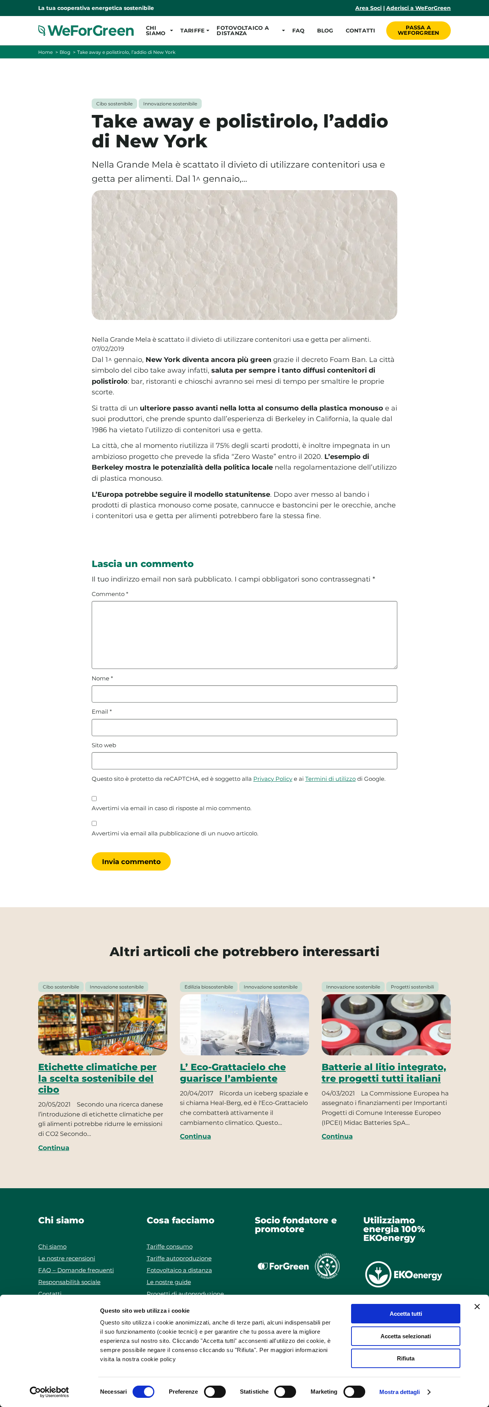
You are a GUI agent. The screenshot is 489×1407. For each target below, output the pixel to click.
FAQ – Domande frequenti (76, 1270)
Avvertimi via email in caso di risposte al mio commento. (171, 808)
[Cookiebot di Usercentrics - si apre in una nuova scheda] (49, 1392)
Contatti (361, 30)
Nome (102, 678)
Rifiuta (406, 1358)
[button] (157, 30)
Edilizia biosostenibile (209, 987)
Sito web (104, 745)
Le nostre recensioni (66, 1258)
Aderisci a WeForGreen (418, 8)
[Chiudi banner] (477, 1306)
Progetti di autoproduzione (185, 1293)
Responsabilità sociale (69, 1282)
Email (102, 711)
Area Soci (368, 8)
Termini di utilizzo (330, 778)
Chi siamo (52, 1246)
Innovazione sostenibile (170, 104)
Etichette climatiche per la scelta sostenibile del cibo (97, 1078)
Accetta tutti (406, 1313)
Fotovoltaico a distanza (179, 1270)
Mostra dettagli (399, 1392)
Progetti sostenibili (412, 987)
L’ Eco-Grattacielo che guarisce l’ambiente (233, 1072)
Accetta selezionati (406, 1336)
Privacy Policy (272, 778)
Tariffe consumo (170, 1246)
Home (45, 52)
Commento (110, 594)
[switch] (215, 1392)
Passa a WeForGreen (418, 30)
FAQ (298, 30)
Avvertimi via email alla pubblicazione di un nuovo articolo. (175, 833)
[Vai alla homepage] (86, 30)
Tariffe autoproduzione (179, 1258)
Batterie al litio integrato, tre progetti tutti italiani (384, 1072)
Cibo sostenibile (114, 104)
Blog (325, 30)
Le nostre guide (169, 1282)
